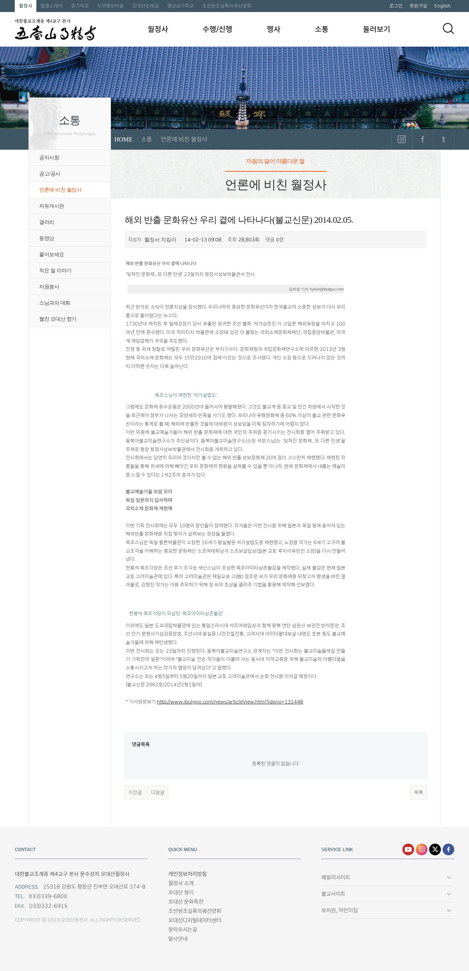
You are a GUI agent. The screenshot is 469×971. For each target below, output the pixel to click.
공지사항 (49, 157)
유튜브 (408, 849)
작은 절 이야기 (55, 270)
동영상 (46, 238)
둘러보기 (376, 29)
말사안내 (177, 939)
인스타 (421, 849)
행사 (274, 29)
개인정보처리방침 (187, 874)
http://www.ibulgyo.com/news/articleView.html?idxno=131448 (230, 701)
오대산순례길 (145, 6)
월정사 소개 (181, 883)
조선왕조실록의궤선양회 (226, 6)
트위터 (443, 139)
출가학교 (80, 6)
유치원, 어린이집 (339, 910)
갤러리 (46, 222)
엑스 (435, 849)
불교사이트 (333, 894)
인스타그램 (401, 139)
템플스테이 (52, 6)
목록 (418, 792)
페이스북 (422, 139)
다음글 (157, 792)
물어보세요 (51, 254)
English (442, 6)
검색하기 (448, 28)
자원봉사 (49, 286)
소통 (322, 29)
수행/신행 (217, 29)
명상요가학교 (180, 6)
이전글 (135, 792)
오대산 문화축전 (185, 901)
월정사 (25, 6)
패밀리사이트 (335, 877)
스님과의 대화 (54, 303)
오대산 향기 (181, 892)
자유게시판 (51, 206)
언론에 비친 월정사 (60, 190)
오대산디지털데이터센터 (194, 920)
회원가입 (418, 6)
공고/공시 (49, 173)
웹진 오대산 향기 (58, 319)
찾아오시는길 (182, 929)
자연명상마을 (110, 6)
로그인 (396, 6)
